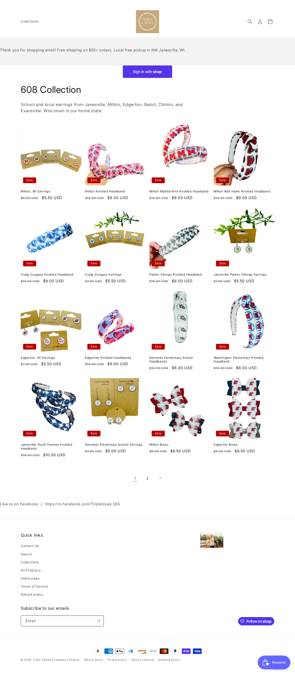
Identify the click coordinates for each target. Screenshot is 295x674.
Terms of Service (34, 586)
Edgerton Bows (226, 444)
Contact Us (30, 546)
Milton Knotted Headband (105, 191)
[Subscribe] (98, 620)
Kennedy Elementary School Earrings (113, 444)
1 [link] (135, 478)
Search (26, 554)
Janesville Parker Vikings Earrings (240, 274)
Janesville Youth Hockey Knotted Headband (46, 446)
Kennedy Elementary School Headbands (171, 359)
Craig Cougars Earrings (103, 274)
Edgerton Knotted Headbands (108, 357)
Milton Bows (159, 444)
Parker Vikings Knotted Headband (175, 274)
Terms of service (142, 659)
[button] (250, 22)
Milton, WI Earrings (35, 191)
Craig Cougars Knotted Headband (47, 274)
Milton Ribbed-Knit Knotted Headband (179, 191)
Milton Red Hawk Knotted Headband (242, 191)
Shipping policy (169, 659)
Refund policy (32, 594)
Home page (30, 578)
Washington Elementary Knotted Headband (238, 359)
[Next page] (160, 478)
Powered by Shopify (66, 659)
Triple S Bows (42, 659)
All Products (31, 570)
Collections (30, 562)
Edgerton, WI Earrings (38, 357)
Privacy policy (117, 659)
